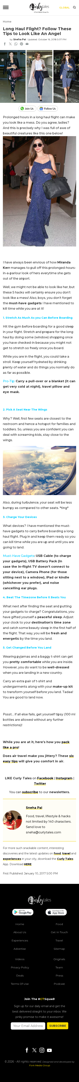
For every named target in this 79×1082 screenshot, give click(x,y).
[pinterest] (21, 44)
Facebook (45, 778)
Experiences (20, 940)
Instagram (64, 778)
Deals (20, 975)
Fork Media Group (39, 1065)
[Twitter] (34, 1050)
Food (59, 924)
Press (59, 975)
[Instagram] (42, 1050)
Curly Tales (65, 859)
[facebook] (4, 44)
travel (66, 853)
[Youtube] (49, 1050)
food (57, 853)
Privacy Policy (20, 967)
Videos (19, 959)
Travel (59, 940)
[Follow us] (49, 108)
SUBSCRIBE (57, 1026)
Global (64, 7)
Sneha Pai (19, 39)
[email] (27, 44)
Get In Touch (59, 932)
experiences (12, 859)
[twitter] (10, 44)
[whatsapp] (15, 44)
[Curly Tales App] (22, 912)
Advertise (20, 948)
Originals (59, 959)
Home (7, 21)
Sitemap (59, 948)
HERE (27, 864)
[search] (74, 7)
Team (59, 967)
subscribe (30, 792)
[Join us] (27, 108)
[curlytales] (39, 904)
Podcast (59, 984)
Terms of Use (20, 984)
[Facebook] (27, 1050)
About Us (19, 932)
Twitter (40, 783)
